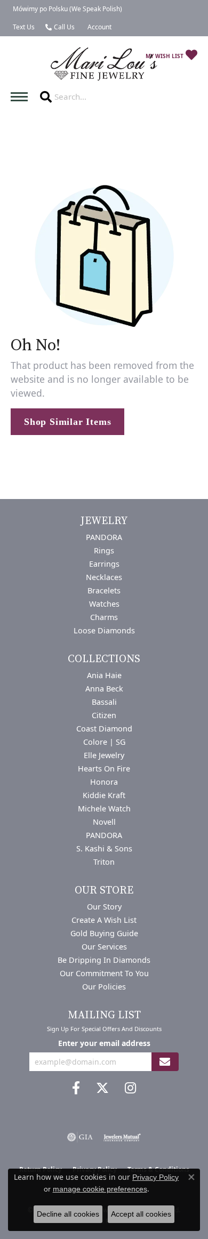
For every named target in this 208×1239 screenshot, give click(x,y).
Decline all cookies (68, 1214)
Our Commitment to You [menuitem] (104, 973)
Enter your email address (104, 1043)
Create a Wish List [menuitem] (104, 920)
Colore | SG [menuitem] (104, 742)
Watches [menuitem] (104, 604)
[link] (66, 9)
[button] (98, 27)
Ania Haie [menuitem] (104, 675)
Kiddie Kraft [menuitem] (104, 795)
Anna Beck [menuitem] (104, 688)
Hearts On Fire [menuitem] (104, 768)
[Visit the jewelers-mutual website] (121, 1137)
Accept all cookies (141, 1214)
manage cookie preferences (100, 1189)
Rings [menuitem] (104, 550)
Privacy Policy (155, 1177)
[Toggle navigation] (21, 97)
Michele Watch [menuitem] (104, 808)
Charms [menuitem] (104, 617)
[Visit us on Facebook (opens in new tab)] (76, 1088)
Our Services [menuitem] (104, 947)
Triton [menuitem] (104, 862)
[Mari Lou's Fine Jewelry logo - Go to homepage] (104, 64)
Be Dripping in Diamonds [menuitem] (104, 960)
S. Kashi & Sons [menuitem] (104, 848)
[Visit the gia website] (80, 1137)
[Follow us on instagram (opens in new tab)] (130, 1088)
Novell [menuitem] (104, 822)
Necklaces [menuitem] (104, 577)
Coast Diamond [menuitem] (104, 728)
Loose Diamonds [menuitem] (104, 630)
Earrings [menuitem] (104, 564)
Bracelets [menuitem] (104, 590)
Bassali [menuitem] (104, 702)
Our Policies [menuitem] (104, 986)
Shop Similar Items (67, 421)
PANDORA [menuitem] (104, 537)
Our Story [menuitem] (104, 907)
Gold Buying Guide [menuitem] (104, 933)
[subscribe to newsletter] (165, 1061)
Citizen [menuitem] (104, 715)
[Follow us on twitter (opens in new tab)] (102, 1088)
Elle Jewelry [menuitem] (104, 755)
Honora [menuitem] (104, 782)
